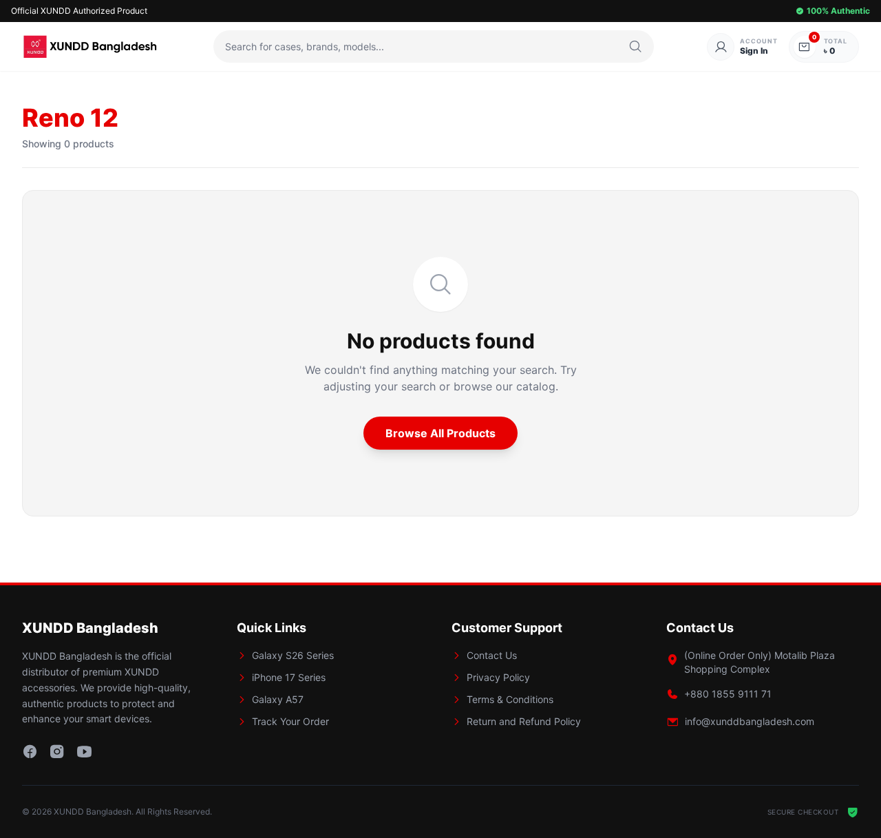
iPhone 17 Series (289, 677)
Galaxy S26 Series (293, 655)
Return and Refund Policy (524, 721)
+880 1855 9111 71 (728, 694)
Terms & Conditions (510, 699)
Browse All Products (440, 433)
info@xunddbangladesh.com (749, 721)
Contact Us (492, 655)
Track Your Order (290, 721)
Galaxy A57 (278, 699)
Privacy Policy (498, 677)
